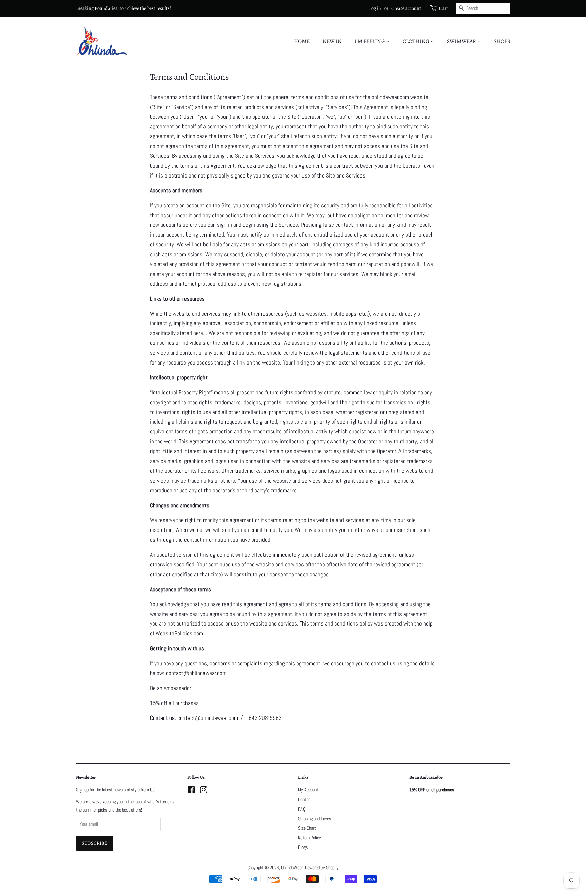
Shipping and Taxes (314, 819)
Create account (406, 8)
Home (302, 41)
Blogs (303, 847)
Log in (375, 8)
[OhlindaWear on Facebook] (191, 791)
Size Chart (307, 828)
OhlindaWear (292, 867)
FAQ (301, 809)
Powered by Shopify (322, 867)
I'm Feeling (370, 41)
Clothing (416, 41)
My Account (308, 790)
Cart (443, 8)
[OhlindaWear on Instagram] (203, 791)
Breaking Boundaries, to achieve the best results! (123, 8)
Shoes (502, 41)
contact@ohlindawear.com (207, 718)
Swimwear (462, 41)
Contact (305, 799)
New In (332, 41)
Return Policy (309, 838)
